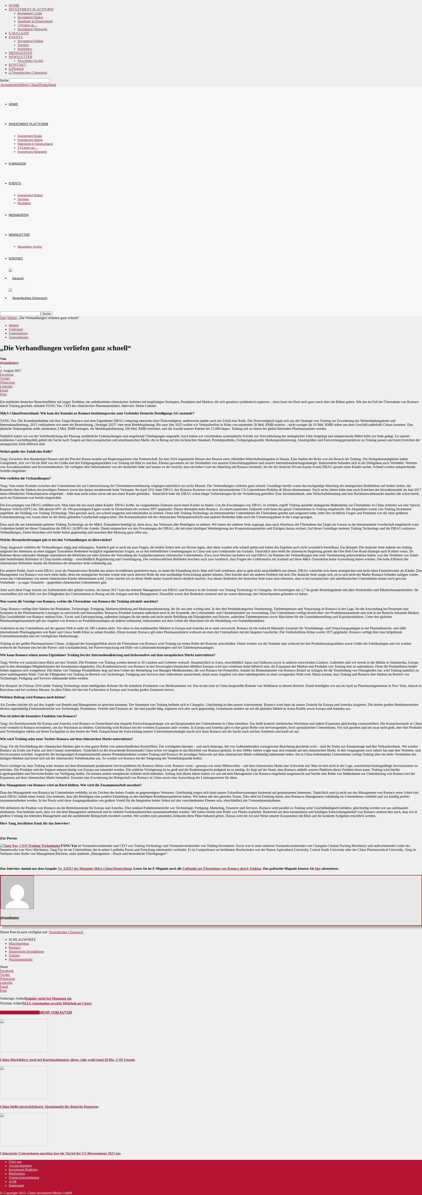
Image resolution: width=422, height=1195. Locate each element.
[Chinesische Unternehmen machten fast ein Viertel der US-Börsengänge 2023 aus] (24, 1145)
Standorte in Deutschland (35, 21)
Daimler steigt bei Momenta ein (48, 998)
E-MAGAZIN (19, 33)
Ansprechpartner (20, 1166)
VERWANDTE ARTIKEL (19, 1012)
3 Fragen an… (28, 25)
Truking (14, 955)
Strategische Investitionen (26, 951)
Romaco (14, 947)
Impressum (16, 1185)
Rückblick (25, 49)
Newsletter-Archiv (30, 61)
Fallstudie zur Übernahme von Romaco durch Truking (221, 868)
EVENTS (16, 37)
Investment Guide (30, 13)
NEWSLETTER (20, 57)
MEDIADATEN (20, 53)
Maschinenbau (19, 943)
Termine (23, 45)
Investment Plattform (23, 1169)
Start (3, 318)
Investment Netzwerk (32, 29)
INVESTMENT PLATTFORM (31, 9)
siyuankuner (9, 363)
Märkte (12, 318)
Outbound (16, 329)
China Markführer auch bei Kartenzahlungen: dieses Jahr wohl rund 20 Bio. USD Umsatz (67, 1060)
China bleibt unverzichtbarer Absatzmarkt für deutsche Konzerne (49, 1106)
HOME (14, 5)
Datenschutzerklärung (24, 1177)
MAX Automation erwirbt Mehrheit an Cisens (57, 1003)
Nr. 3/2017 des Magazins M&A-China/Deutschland (94, 868)
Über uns (15, 1162)
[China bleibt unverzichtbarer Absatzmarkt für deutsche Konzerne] (24, 1098)
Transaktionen (18, 337)
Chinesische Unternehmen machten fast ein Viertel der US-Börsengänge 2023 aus (60, 1153)
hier (318, 868)
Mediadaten (17, 1173)
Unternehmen (18, 333)
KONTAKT (17, 65)
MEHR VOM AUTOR (55, 1012)
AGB (12, 1181)
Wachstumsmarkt (21, 959)
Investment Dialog (30, 17)
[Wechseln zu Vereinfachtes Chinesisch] (28, 72)
